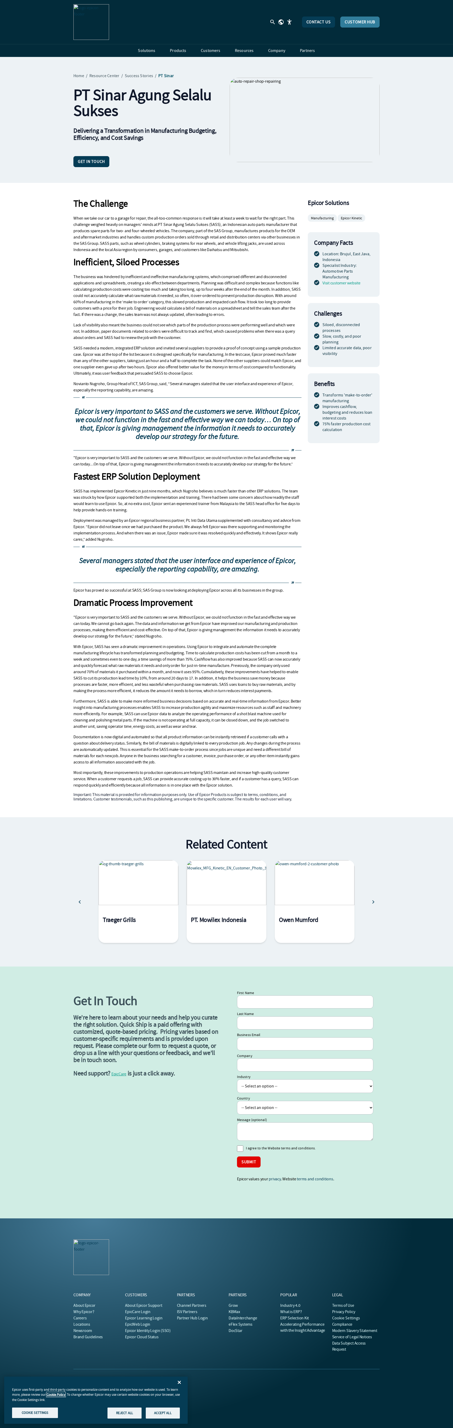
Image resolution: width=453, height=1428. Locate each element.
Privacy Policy (343, 1311)
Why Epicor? (83, 1311)
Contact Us (318, 22)
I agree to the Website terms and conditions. (281, 1148)
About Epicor (84, 1305)
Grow (233, 1305)
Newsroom (82, 1330)
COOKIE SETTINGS (35, 1412)
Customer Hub (360, 22)
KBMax (234, 1311)
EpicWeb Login (137, 1324)
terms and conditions (315, 1179)
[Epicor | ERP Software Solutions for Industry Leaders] (91, 22)
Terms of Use (343, 1305)
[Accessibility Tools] (289, 22)
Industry (244, 1076)
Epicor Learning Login (143, 1318)
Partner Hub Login (192, 1318)
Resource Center (104, 75)
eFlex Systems (240, 1324)
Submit (248, 1162)
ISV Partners (187, 1311)
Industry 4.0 (290, 1305)
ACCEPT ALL (162, 1413)
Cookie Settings (346, 1318)
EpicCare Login (137, 1311)
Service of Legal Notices (352, 1337)
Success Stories (139, 75)
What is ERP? (291, 1311)
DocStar (235, 1330)
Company (244, 1055)
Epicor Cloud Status (141, 1337)
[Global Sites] (281, 22)
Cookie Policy (56, 1394)
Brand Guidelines (88, 1337)
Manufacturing (322, 218)
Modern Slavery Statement (354, 1330)
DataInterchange (243, 1318)
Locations (81, 1324)
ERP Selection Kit (294, 1318)
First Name (245, 992)
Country (243, 1098)
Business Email (248, 1034)
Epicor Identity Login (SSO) (148, 1330)
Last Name (245, 1013)
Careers (80, 1318)
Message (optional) (252, 1119)
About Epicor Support (143, 1305)
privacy (275, 1179)
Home (78, 75)
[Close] (179, 1382)
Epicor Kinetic (351, 218)
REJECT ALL (124, 1413)
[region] (96, 1400)
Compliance (342, 1324)
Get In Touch (91, 161)
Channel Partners (191, 1305)
